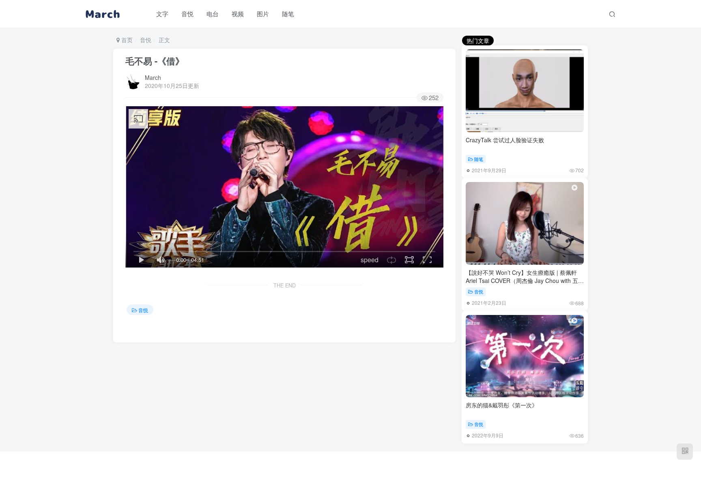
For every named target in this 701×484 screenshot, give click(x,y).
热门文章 (478, 40)
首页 (126, 40)
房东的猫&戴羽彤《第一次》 (502, 405)
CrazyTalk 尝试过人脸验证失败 (505, 140)
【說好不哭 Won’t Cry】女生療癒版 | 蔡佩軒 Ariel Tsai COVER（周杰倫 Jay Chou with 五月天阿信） (525, 280)
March (153, 77)
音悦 (145, 40)
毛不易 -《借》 (154, 60)
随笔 (478, 159)
